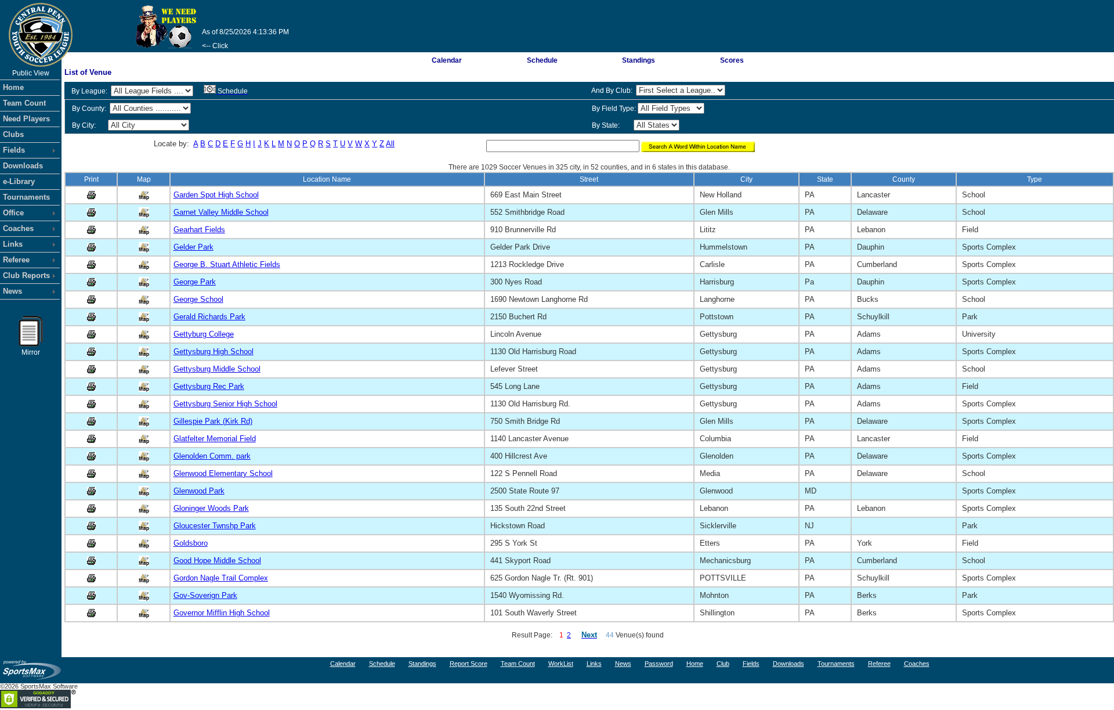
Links (13, 244)
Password (659, 663)
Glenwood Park (199, 490)
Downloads (23, 165)
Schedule (542, 60)
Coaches (18, 228)
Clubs (13, 134)
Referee (16, 259)
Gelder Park (193, 247)
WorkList (560, 663)
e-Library (19, 181)
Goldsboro (190, 543)
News (12, 291)
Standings (638, 60)
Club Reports (26, 275)
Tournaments (26, 197)
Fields (14, 150)
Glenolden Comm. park (212, 456)
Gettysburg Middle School (217, 369)
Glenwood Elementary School (223, 473)
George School (198, 299)
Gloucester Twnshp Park (214, 525)
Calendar (447, 60)
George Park (194, 281)
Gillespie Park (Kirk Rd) (212, 421)
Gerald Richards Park (209, 316)
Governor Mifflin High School (221, 612)
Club (723, 663)
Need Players (26, 118)
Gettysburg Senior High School (225, 403)
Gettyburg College (203, 334)
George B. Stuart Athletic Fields (226, 264)
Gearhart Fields (199, 229)
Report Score (468, 663)
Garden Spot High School (216, 194)
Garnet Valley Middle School (221, 212)
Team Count (24, 103)
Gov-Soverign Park (205, 595)
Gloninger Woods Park (211, 508)
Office (13, 212)
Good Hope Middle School (217, 560)
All (390, 143)
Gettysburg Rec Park (208, 386)
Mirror (30, 352)
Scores (732, 60)
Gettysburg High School (213, 351)
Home (13, 87)
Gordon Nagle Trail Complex (220, 578)
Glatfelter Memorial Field (214, 438)
